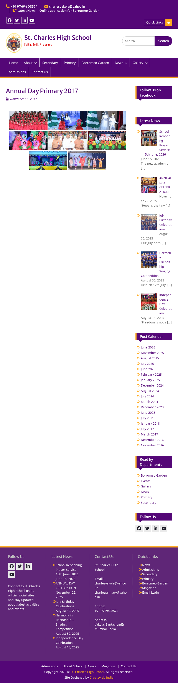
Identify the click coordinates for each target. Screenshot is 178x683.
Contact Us (40, 72)
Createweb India (102, 677)
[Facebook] (10, 20)
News (119, 62)
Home (13, 62)
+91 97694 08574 (24, 6)
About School (72, 666)
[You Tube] (32, 20)
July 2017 (147, 429)
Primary (70, 62)
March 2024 (149, 402)
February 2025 (151, 374)
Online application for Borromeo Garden (69, 11)
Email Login (150, 592)
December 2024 (152, 385)
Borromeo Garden (95, 62)
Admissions (17, 72)
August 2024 (150, 391)
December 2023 (152, 407)
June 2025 (148, 369)
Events (145, 481)
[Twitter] (17, 20)
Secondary (50, 62)
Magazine (149, 588)
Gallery (146, 486)
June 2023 (148, 412)
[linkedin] (24, 20)
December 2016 (152, 440)
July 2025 (147, 364)
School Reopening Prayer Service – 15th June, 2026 (69, 569)
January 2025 (150, 380)
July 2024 (147, 396)
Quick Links (154, 22)
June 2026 (148, 347)
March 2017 (149, 434)
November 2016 (152, 445)
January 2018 (150, 423)
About (28, 62)
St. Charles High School (57, 38)
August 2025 (150, 358)
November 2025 (152, 353)
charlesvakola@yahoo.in (67, 6)
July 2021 (147, 418)
